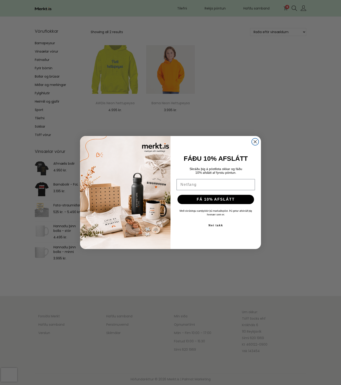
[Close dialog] (255, 141)
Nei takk (216, 225)
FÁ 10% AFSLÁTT (216, 199)
